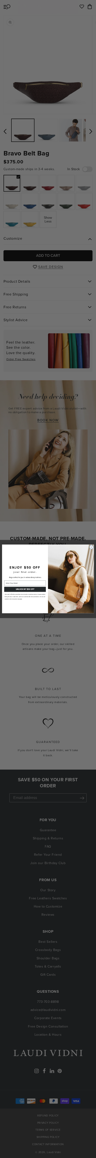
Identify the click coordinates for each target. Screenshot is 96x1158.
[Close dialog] (91, 547)
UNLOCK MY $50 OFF (25, 589)
